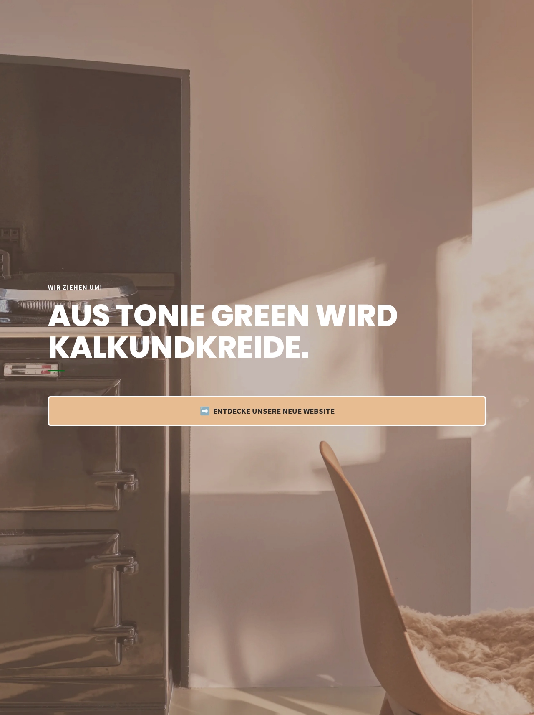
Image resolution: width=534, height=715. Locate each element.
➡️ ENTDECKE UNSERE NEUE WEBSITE (267, 411)
